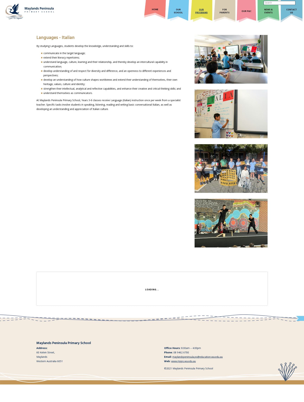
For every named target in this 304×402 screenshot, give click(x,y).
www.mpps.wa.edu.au (183, 361)
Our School (178, 11)
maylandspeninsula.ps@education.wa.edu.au (197, 356)
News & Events (268, 11)
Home (155, 9)
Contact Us (291, 11)
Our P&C (246, 11)
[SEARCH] (298, 3)
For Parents (224, 11)
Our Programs (201, 11)
